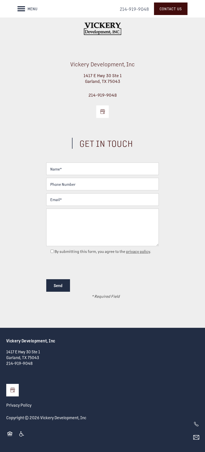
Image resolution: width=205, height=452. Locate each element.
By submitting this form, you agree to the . (102, 251)
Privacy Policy (19, 405)
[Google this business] (102, 111)
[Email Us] (196, 437)
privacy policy (138, 251)
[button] (171, 9)
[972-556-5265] (196, 424)
